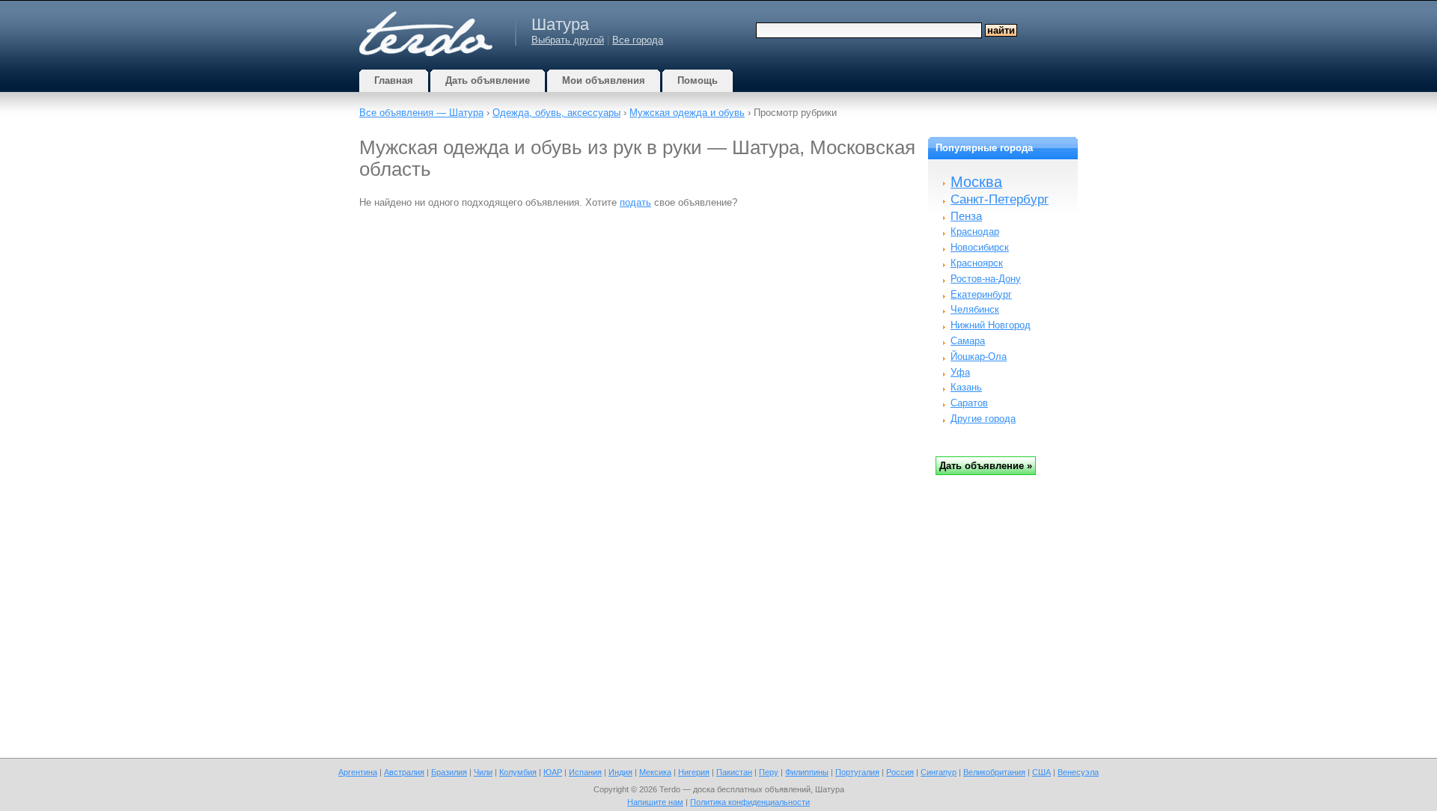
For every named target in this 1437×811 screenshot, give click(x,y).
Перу (768, 772)
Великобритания (994, 772)
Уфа (960, 372)
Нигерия (694, 772)
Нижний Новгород (991, 325)
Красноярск (977, 263)
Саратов (969, 402)
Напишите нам (655, 802)
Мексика (655, 772)
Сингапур (939, 772)
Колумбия (518, 772)
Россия (900, 772)
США (1041, 772)
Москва (976, 182)
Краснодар (975, 231)
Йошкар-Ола (979, 356)
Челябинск (975, 309)
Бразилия (449, 772)
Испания (585, 772)
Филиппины (807, 772)
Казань (966, 387)
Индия (620, 772)
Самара (968, 340)
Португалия (857, 772)
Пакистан (734, 772)
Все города (637, 40)
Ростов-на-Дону (986, 278)
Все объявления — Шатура (421, 112)
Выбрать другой (567, 40)
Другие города (983, 418)
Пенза (966, 215)
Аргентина (357, 772)
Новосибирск (980, 247)
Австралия (404, 772)
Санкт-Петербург (1000, 199)
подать (635, 202)
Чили (483, 772)
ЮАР (552, 772)
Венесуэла (1078, 772)
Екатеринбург (981, 294)
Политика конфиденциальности (750, 802)
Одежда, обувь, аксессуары (556, 112)
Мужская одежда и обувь (687, 112)
